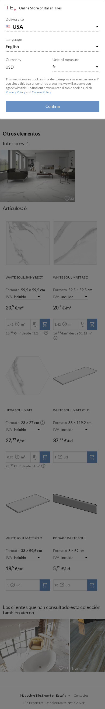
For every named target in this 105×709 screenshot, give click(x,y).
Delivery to (15, 19)
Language (14, 39)
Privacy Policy (15, 92)
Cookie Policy (41, 92)
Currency (13, 59)
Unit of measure (65, 59)
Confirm (53, 106)
